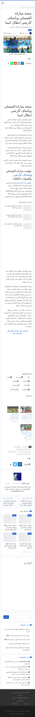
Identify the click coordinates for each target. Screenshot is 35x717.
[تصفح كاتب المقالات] (17, 476)
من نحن (26, 703)
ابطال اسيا (25, 446)
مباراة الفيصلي (22, 183)
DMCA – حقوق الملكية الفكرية (20, 692)
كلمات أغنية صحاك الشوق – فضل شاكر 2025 (17, 639)
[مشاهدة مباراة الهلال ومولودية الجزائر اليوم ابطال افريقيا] (27, 217)
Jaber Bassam (23, 667)
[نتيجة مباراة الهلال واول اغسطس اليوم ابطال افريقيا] (9, 537)
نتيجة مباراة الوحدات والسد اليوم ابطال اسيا (14, 416)
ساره (26, 682)
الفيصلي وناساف (17, 446)
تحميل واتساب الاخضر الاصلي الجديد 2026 (18, 635)
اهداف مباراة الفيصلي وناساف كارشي (23, 449)
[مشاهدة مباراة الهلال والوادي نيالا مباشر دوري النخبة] (27, 208)
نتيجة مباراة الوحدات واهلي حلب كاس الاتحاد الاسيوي (9, 503)
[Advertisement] (17, 84)
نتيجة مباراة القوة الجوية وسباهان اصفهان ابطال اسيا (26, 503)
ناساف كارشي (21, 174)
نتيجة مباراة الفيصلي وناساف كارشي (23, 454)
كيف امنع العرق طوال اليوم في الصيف (19, 643)
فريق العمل (14, 703)
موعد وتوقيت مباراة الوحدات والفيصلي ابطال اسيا (26, 433)
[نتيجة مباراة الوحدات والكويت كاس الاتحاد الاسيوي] (27, 226)
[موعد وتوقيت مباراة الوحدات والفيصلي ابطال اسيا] (26, 427)
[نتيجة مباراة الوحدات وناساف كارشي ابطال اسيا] (26, 409)
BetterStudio (22, 714)
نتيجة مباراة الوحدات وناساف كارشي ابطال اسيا (26, 416)
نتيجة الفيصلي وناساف (11, 451)
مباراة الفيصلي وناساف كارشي (24, 451)
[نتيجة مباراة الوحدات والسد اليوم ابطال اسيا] (12, 409)
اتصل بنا (20, 695)
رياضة (30, 30)
